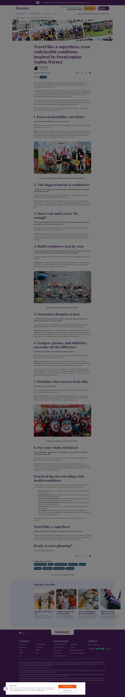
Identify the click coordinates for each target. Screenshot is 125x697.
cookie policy (16, 690)
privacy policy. (40, 690)
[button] (5, 689)
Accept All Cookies (67, 686)
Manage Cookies (67, 690)
